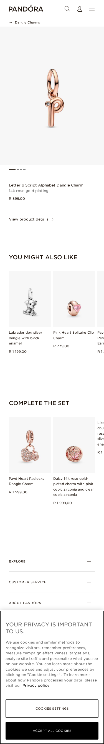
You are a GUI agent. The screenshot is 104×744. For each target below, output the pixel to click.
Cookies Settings (52, 709)
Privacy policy (35, 685)
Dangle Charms (27, 22)
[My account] (79, 9)
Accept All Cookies (52, 731)
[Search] (67, 9)
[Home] (26, 9)
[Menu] (92, 9)
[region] (52, 677)
